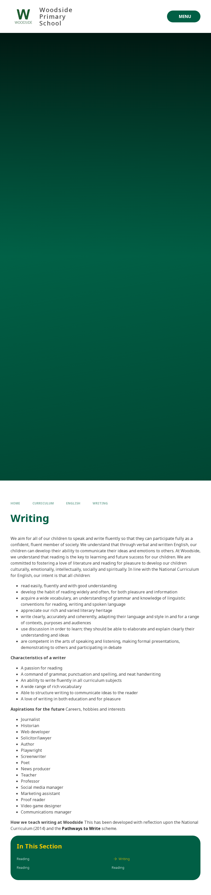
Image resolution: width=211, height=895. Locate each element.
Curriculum (43, 503)
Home (15, 503)
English (73, 503)
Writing (100, 503)
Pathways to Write (81, 828)
